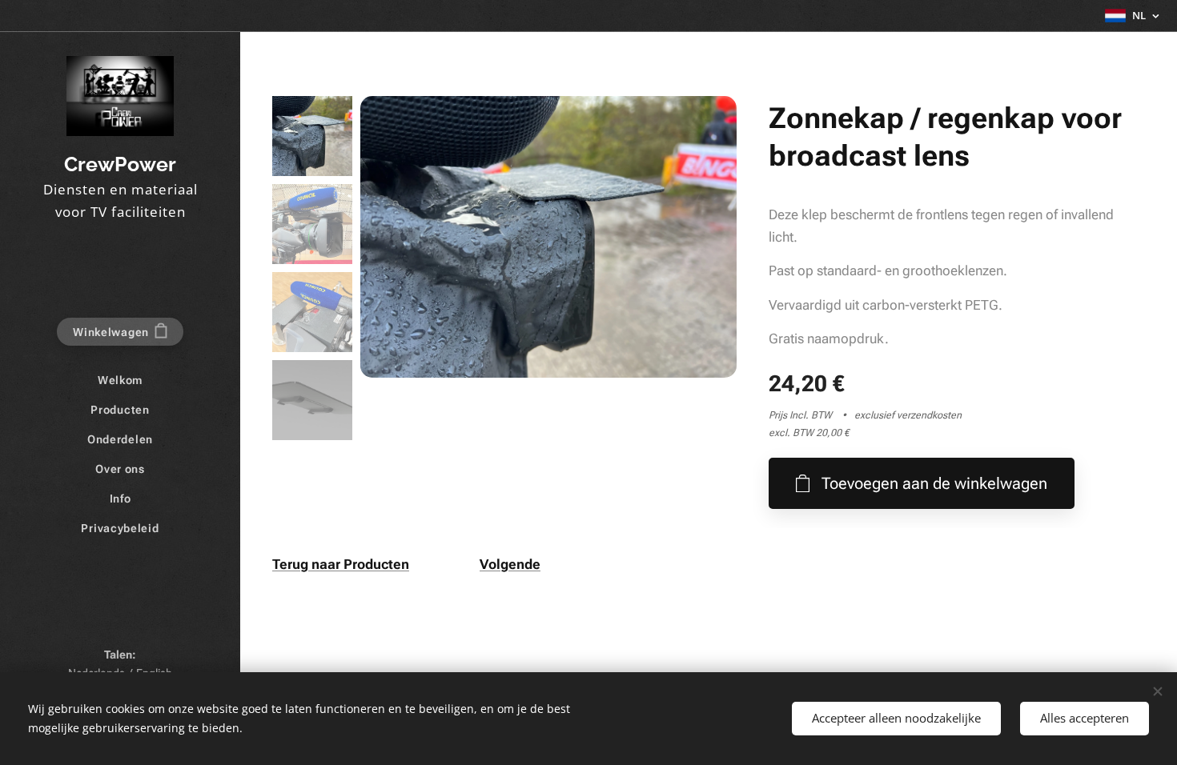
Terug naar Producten (340, 564)
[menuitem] (120, 380)
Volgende (510, 564)
